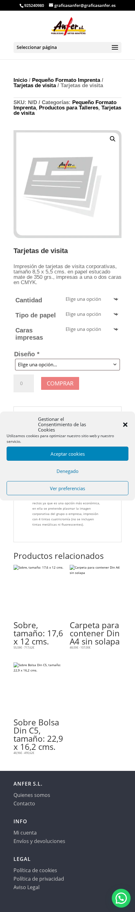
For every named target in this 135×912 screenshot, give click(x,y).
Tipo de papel (35, 315)
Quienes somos (32, 795)
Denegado (67, 471)
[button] (125, 425)
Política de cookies (35, 870)
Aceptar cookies (68, 454)
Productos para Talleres (68, 108)
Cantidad (28, 300)
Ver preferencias (67, 488)
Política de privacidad (39, 878)
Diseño (26, 354)
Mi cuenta (25, 832)
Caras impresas (29, 334)
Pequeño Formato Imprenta (66, 80)
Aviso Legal (27, 887)
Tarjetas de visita (35, 85)
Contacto (24, 803)
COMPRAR (60, 383)
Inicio (20, 80)
